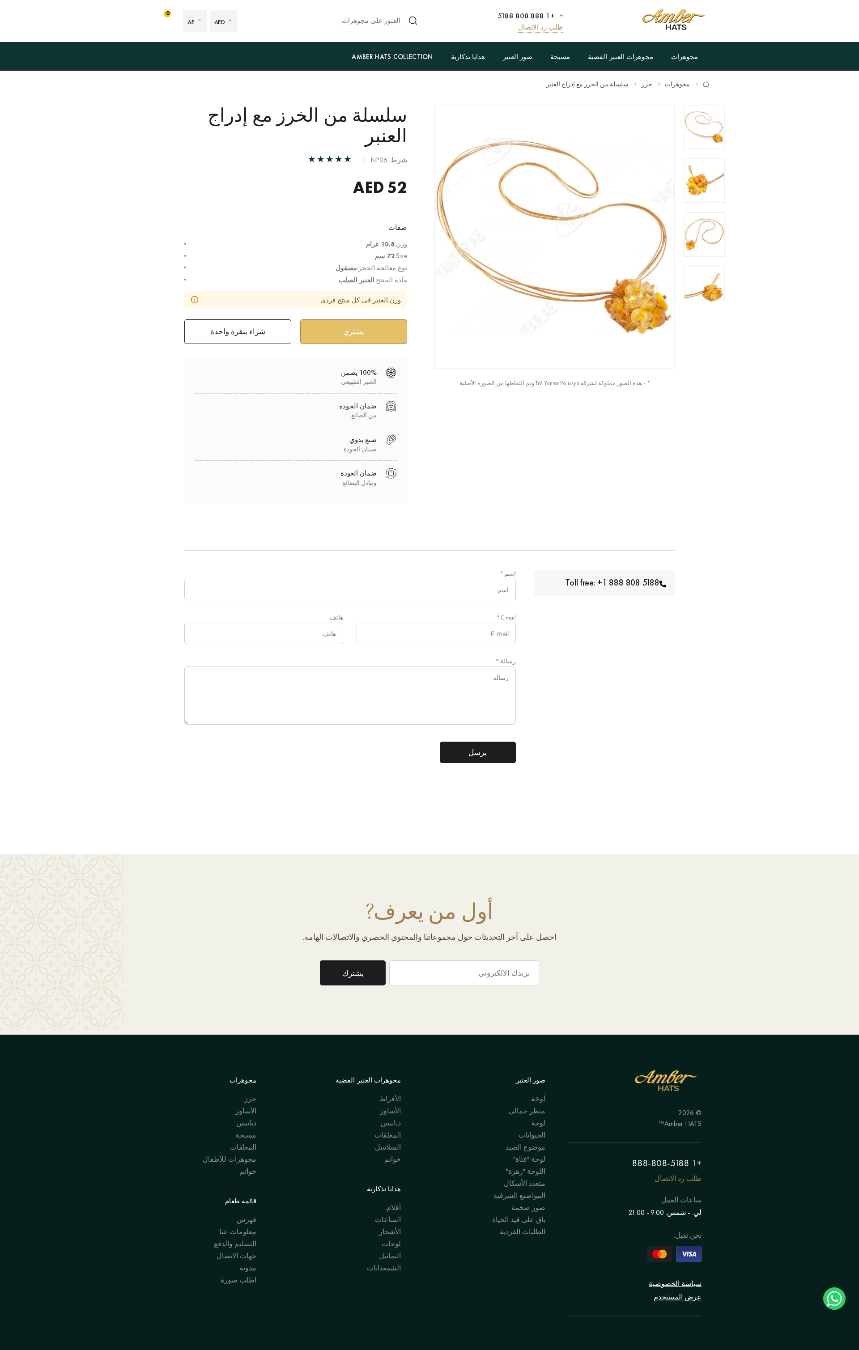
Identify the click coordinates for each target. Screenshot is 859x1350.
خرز (647, 84)
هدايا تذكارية (468, 56)
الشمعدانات (384, 1268)
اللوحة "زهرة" (525, 1171)
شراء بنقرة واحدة (237, 331)
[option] (704, 127)
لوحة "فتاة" (529, 1159)
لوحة (538, 1123)
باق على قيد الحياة (518, 1219)
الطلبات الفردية (522, 1231)
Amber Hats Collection (392, 56)
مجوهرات (684, 56)
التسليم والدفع (235, 1243)
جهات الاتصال (236, 1256)
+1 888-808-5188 (667, 1163)
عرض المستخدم (678, 1297)
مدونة (247, 1268)
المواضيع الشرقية (519, 1195)
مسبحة (560, 56)
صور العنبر (517, 56)
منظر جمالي (527, 1111)
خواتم (392, 1159)
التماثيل (390, 1256)
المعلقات (387, 1135)
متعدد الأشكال (524, 1183)
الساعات (388, 1219)
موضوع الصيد (525, 1147)
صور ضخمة (528, 1207)
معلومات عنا (237, 1231)
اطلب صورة (238, 1280)
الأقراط (390, 1099)
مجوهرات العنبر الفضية (620, 56)
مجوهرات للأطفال (229, 1159)
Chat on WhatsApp (834, 1298)
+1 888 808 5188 (526, 16)
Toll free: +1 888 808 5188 (612, 582)
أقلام (394, 1207)
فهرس (246, 1219)
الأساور (390, 1111)
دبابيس (391, 1123)
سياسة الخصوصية (675, 1283)
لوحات (391, 1243)
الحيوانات (532, 1135)
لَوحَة (538, 1099)
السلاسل (388, 1147)
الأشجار (390, 1231)
